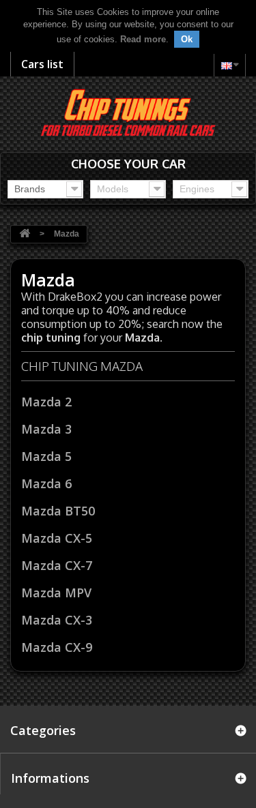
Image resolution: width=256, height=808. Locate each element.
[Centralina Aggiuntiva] (128, 111)
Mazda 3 (46, 429)
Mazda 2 (46, 401)
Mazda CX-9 (56, 647)
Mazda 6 (46, 483)
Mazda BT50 (58, 511)
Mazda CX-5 (56, 538)
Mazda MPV (56, 592)
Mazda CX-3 (56, 620)
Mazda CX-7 (56, 565)
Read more (143, 39)
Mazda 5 (46, 456)
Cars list (42, 64)
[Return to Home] (25, 234)
